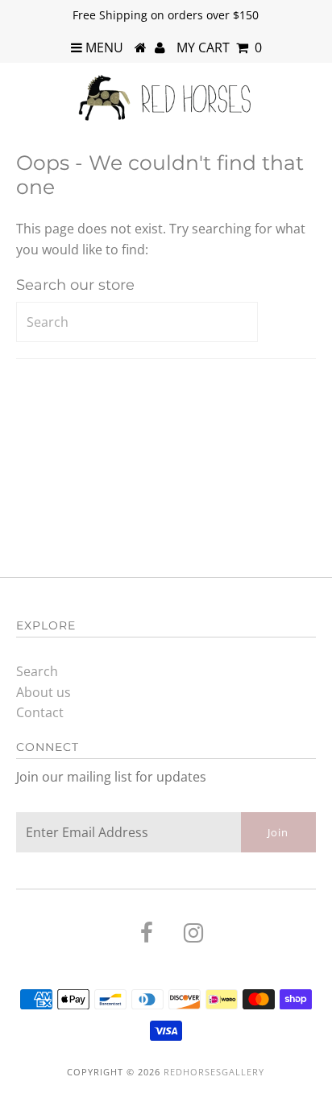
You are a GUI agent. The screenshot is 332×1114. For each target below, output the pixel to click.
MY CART (219, 47)
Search (37, 671)
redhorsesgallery (214, 1072)
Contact (40, 712)
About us (43, 692)
